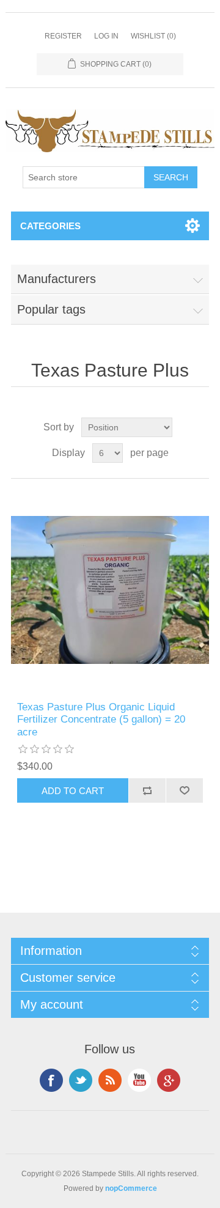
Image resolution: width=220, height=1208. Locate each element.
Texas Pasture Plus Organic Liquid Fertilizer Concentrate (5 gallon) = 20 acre (101, 719)
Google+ (168, 1080)
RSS (110, 1080)
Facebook (51, 1080)
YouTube (139, 1080)
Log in (106, 36)
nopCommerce (131, 1188)
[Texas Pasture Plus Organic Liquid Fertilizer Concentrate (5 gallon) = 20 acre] (110, 590)
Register (63, 36)
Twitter (80, 1080)
